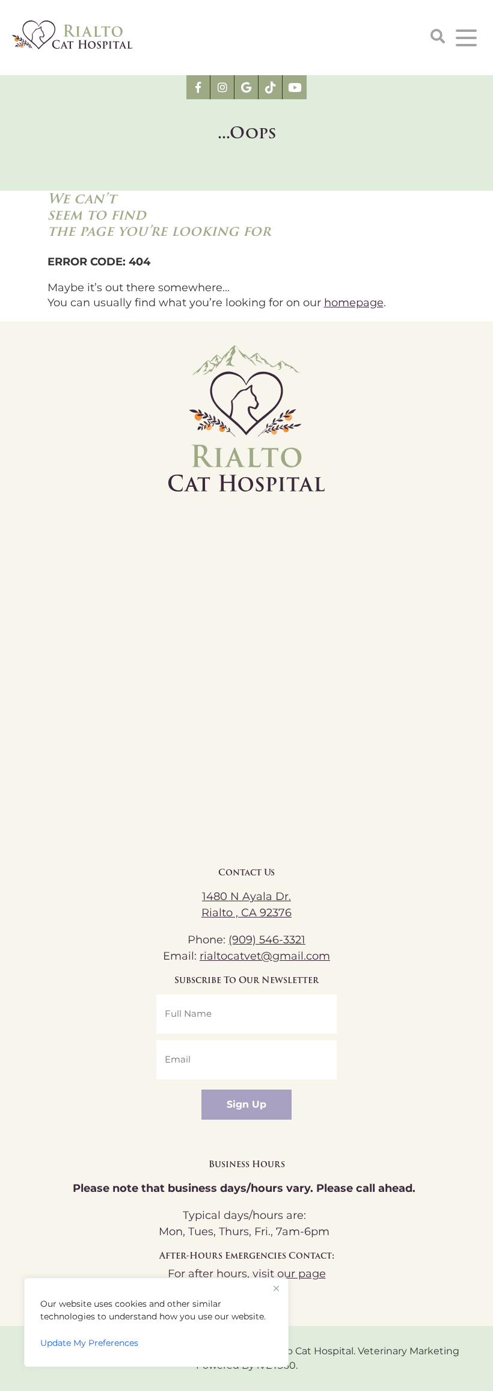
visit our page (289, 1274)
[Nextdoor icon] (271, 87)
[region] (156, 1322)
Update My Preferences (89, 1343)
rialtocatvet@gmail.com (265, 956)
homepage (354, 303)
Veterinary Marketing (408, 1351)
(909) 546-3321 (266, 940)
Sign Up (246, 1104)
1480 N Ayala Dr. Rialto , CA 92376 (246, 905)
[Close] (276, 1288)
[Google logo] (246, 87)
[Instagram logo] (222, 87)
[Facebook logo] (198, 87)
